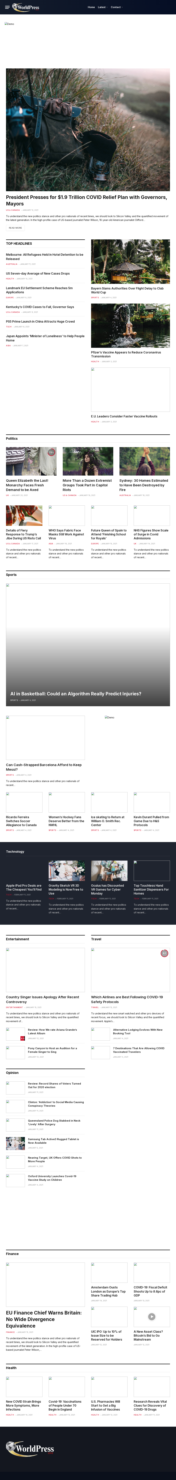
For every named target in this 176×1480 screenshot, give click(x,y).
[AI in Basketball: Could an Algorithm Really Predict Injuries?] (88, 644)
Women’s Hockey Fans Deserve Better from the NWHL (66, 821)
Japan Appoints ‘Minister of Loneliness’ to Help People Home (45, 338)
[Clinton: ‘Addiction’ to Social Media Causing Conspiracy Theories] (15, 1106)
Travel (96, 939)
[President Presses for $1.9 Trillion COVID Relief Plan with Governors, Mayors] (88, 129)
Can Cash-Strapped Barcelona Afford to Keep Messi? (44, 767)
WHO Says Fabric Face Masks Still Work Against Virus (66, 534)
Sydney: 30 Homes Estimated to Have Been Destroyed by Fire (143, 485)
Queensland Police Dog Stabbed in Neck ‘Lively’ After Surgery (54, 1122)
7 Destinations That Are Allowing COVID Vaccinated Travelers (138, 1050)
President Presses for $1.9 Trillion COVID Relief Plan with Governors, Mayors (86, 200)
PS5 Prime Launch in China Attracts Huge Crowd (40, 321)
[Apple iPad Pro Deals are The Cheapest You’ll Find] (24, 871)
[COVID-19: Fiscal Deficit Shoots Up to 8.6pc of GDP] (152, 1273)
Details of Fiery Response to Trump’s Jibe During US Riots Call (23, 534)
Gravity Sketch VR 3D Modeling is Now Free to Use (66, 889)
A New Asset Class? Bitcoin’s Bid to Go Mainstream (148, 1335)
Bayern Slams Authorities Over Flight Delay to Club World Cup (127, 290)
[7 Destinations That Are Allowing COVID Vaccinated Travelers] (100, 1052)
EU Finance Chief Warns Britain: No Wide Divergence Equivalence (44, 1319)
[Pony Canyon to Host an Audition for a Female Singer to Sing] (15, 1052)
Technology (15, 851)
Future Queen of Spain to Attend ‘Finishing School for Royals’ (109, 534)
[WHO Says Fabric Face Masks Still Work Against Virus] (67, 515)
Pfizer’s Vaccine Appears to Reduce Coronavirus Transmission (126, 354)
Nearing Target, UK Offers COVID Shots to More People (55, 1159)
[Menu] (7, 7)
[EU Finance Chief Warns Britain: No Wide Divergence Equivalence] (45, 1285)
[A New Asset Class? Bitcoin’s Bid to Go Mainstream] (152, 1317)
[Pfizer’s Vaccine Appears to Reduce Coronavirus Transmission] (130, 326)
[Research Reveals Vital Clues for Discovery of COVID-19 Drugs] (152, 1387)
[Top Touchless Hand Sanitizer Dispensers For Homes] (152, 871)
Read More (15, 228)
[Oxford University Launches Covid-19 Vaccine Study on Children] (15, 1180)
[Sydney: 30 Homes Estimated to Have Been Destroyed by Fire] (144, 461)
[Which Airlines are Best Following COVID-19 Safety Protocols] (130, 970)
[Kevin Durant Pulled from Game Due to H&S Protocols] (152, 802)
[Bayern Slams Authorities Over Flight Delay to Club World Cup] (130, 261)
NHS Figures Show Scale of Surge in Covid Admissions (151, 534)
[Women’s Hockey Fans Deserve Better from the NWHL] (67, 802)
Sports (95, 298)
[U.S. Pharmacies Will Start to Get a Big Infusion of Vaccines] (109, 1387)
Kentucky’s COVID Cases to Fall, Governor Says (40, 307)
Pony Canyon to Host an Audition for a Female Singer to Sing (52, 1050)
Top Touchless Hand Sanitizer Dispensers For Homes (151, 889)
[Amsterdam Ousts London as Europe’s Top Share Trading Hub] (109, 1273)
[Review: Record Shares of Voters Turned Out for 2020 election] (15, 1087)
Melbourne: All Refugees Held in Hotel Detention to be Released (44, 257)
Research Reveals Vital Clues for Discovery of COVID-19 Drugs (150, 1405)
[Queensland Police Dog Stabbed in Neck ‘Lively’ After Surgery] (15, 1125)
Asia (8, 346)
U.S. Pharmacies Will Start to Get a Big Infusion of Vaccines (105, 1405)
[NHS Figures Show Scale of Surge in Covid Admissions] (152, 515)
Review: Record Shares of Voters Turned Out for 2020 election (54, 1085)
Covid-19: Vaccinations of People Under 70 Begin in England (65, 1405)
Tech (9, 327)
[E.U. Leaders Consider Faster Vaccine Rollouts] (130, 390)
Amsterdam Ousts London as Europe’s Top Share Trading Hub (108, 1291)
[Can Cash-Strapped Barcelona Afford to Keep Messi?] (45, 738)
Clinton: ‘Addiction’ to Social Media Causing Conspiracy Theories (56, 1103)
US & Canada (13, 210)
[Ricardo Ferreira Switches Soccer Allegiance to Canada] (24, 802)
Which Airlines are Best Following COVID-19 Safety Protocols (127, 999)
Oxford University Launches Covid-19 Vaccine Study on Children (52, 1178)
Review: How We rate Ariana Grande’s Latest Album (52, 1031)
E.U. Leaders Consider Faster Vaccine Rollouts (124, 416)
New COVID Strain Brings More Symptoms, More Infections (23, 1405)
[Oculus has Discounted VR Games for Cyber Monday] (109, 871)
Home (91, 7)
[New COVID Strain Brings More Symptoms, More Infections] (24, 1387)
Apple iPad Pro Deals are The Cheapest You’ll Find (24, 887)
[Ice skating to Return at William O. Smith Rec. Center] (109, 802)
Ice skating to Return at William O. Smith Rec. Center (107, 821)
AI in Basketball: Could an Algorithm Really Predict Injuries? (75, 693)
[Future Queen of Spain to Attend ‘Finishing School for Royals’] (109, 515)
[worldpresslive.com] (26, 7)
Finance (10, 1332)
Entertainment (17, 939)
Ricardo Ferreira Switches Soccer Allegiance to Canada (21, 821)
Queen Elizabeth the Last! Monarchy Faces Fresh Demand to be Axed (27, 485)
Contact (116, 7)
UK (7, 495)
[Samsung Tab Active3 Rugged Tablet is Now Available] (15, 1143)
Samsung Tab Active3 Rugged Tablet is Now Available (53, 1141)
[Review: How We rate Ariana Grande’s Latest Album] (15, 1034)
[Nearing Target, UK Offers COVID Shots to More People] (15, 1162)
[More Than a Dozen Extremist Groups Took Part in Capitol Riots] (88, 461)
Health (10, 279)
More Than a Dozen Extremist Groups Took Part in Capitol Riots (87, 485)
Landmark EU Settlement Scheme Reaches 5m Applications (39, 290)
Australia (12, 264)
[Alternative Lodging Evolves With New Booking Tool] (100, 1034)
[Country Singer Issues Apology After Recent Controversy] (45, 970)
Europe (10, 298)
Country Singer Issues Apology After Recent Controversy (42, 999)
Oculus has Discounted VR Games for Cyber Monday (107, 889)
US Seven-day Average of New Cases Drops (38, 273)
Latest (102, 7)
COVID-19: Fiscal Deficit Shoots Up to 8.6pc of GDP (150, 1291)
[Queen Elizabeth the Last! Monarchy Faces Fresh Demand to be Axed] (31, 461)
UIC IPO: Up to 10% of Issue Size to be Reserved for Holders (106, 1335)
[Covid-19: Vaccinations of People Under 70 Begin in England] (67, 1387)
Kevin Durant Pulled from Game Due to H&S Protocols (151, 821)
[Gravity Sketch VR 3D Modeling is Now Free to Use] (67, 871)
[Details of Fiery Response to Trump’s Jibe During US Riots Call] (24, 515)
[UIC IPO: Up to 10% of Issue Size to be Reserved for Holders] (109, 1317)
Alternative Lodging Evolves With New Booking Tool (138, 1031)
